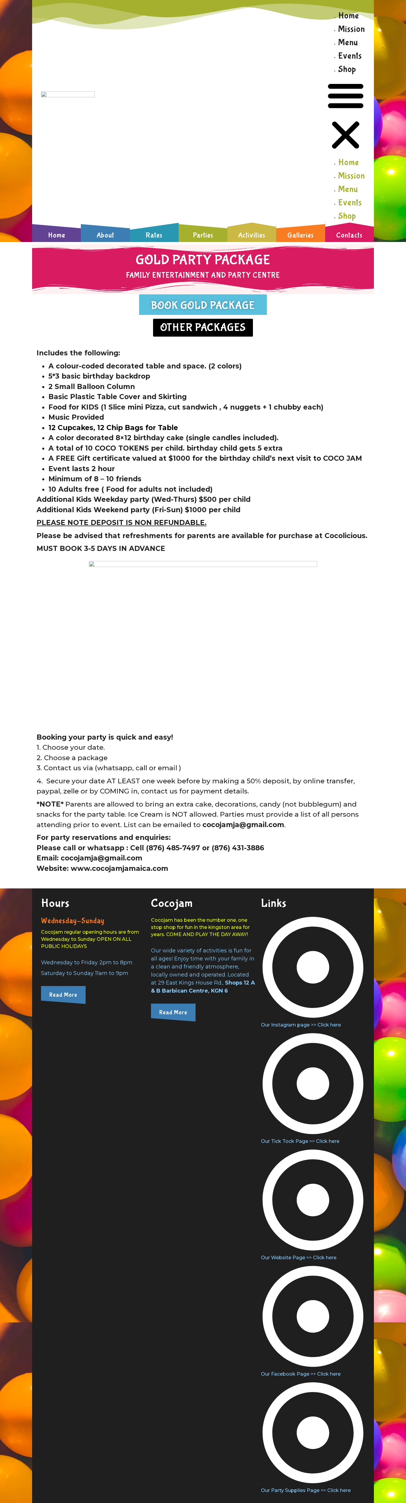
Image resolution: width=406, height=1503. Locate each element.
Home (348, 15)
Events (350, 56)
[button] (345, 116)
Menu (348, 42)
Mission (351, 29)
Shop (347, 69)
